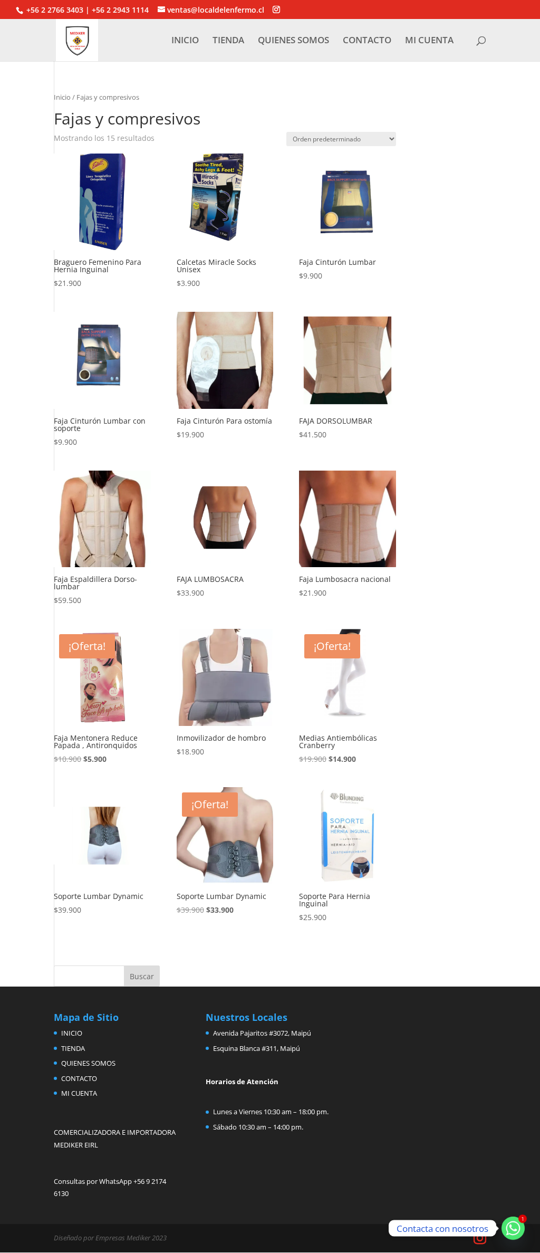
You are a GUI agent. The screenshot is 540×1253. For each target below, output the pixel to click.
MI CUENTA (429, 41)
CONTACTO (367, 41)
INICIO (185, 41)
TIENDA (228, 41)
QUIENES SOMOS (293, 41)
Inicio (62, 97)
